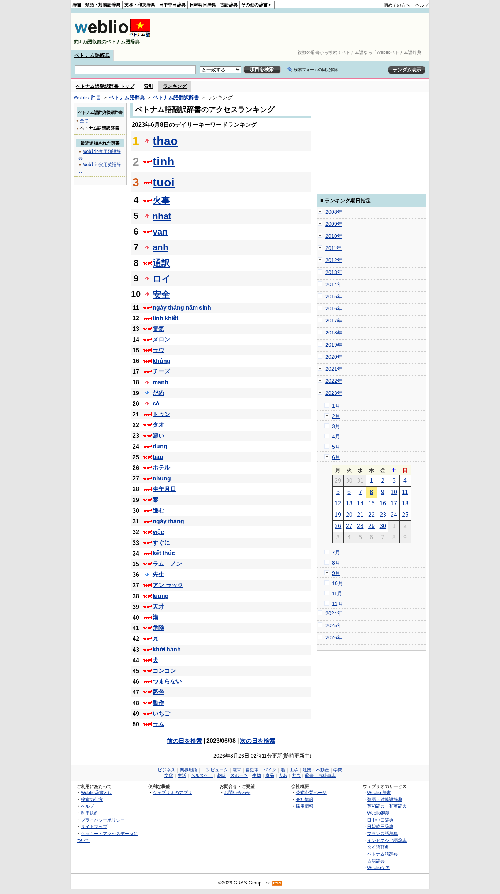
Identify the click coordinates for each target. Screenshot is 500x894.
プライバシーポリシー (103, 820)
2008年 (333, 212)
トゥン (161, 414)
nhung (162, 478)
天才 (158, 606)
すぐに (161, 542)
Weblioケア (378, 867)
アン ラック (168, 585)
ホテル (161, 467)
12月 (337, 604)
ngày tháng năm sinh (182, 307)
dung (160, 446)
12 (338, 503)
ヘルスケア (202, 775)
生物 (256, 775)
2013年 (333, 272)
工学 (294, 770)
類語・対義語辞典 (102, 5)
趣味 (221, 775)
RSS (277, 883)
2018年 (333, 333)
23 (383, 515)
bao (158, 457)
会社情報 (304, 799)
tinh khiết (165, 318)
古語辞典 (229, 5)
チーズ (161, 371)
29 (371, 526)
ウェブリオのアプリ (172, 792)
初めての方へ (397, 5)
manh (160, 382)
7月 (336, 553)
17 (394, 503)
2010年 (333, 236)
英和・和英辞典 (139, 5)
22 (371, 515)
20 (349, 515)
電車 (236, 770)
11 (405, 492)
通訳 (161, 263)
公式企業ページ (311, 792)
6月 (336, 457)
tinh (164, 161)
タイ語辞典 (378, 847)
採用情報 (304, 806)
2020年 (333, 357)
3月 (336, 426)
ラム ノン (167, 564)
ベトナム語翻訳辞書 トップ (105, 86)
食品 (269, 775)
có (156, 403)
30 (383, 526)
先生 (158, 574)
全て (84, 120)
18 (405, 503)
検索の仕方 (92, 799)
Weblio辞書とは (96, 792)
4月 (336, 436)
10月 (337, 583)
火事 (161, 200)
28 (360, 526)
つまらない (167, 681)
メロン (161, 339)
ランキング (175, 86)
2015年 (333, 296)
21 (360, 515)
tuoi (164, 182)
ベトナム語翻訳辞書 (176, 97)
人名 (283, 775)
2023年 (333, 393)
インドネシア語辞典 (387, 840)
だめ (158, 393)
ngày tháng (168, 521)
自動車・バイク (261, 770)
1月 (336, 406)
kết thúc (164, 553)
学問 (337, 770)
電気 (158, 329)
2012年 (333, 260)
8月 (336, 563)
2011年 (333, 248)
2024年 (333, 613)
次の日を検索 (257, 741)
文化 (168, 775)
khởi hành (167, 649)
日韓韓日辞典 (203, 5)
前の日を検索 (184, 741)
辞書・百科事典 (320, 775)
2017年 (333, 320)
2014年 (333, 284)
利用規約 (89, 813)
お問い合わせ (237, 792)
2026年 (333, 637)
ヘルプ (422, 5)
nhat (162, 216)
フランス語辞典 (382, 833)
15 (371, 503)
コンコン (164, 670)
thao (165, 140)
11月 (337, 593)
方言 (296, 775)
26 (338, 526)
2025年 (333, 625)
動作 (158, 703)
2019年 (333, 345)
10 (394, 492)
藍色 (158, 692)
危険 (158, 628)
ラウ (158, 350)
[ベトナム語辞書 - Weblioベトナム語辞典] (112, 35)
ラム (158, 724)
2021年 (333, 369)
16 (383, 503)
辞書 (76, 5)
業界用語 (188, 770)
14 (360, 503)
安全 (161, 294)
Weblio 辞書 (87, 97)
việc (158, 532)
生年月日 (164, 489)
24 (394, 515)
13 (349, 503)
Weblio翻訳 (378, 813)
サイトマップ (94, 826)
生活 (182, 775)
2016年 (333, 308)
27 (349, 526)
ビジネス (166, 770)
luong (161, 596)
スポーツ (239, 775)
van (160, 231)
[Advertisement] (295, 31)
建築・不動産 (316, 770)
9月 (336, 573)
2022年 (333, 381)
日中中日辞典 (172, 5)
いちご (161, 713)
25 (405, 515)
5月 (336, 447)
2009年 (333, 224)
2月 (336, 416)
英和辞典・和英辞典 (387, 806)
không (162, 361)
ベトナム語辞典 (92, 55)
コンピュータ (215, 770)
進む (158, 510)
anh (160, 247)
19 (338, 515)
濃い (158, 436)
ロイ (162, 279)
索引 (148, 86)
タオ (158, 425)
